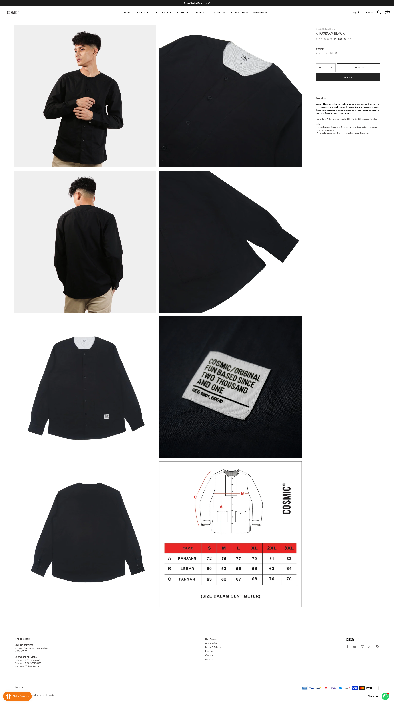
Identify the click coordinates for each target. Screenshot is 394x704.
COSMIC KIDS (201, 12)
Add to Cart (359, 67)
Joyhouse (209, 651)
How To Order (211, 639)
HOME (127, 12)
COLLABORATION (239, 12)
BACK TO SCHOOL (163, 12)
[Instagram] (362, 646)
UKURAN (320, 49)
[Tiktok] (369, 646)
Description (321, 97)
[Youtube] (354, 646)
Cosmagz (209, 655)
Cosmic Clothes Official (325, 29)
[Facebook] (347, 646)
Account (369, 12)
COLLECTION (183, 12)
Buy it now (348, 77)
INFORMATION (260, 12)
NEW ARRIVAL (142, 12)
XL (327, 53)
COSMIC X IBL (219, 12)
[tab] (322, 97)
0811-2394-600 (33, 660)
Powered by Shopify (47, 695)
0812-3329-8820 (34, 663)
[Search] (379, 12)
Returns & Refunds (213, 647)
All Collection (211, 643)
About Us (209, 659)
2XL (331, 53)
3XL (336, 53)
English (356, 12)
